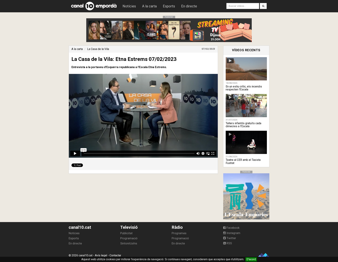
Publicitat (126, 233)
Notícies (129, 6)
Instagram (233, 233)
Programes (179, 233)
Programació (128, 238)
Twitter (231, 238)
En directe (189, 6)
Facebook (232, 227)
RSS (229, 243)
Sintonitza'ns (128, 243)
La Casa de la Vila (98, 49)
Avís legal (101, 255)
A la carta (149, 6)
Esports (169, 6)
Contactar (115, 255)
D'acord (251, 259)
